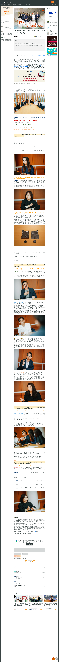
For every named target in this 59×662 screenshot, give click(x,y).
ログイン (21, 558)
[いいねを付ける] (44, 567)
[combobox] (53, 4)
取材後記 (16, 48)
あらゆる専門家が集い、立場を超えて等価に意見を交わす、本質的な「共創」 (25, 43)
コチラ (35, 531)
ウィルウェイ (18, 566)
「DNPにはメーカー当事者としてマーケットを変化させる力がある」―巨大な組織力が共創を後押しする (29, 45)
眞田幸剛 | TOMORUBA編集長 (20, 585)
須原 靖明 (17, 576)
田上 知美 (17, 571)
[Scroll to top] (56, 658)
